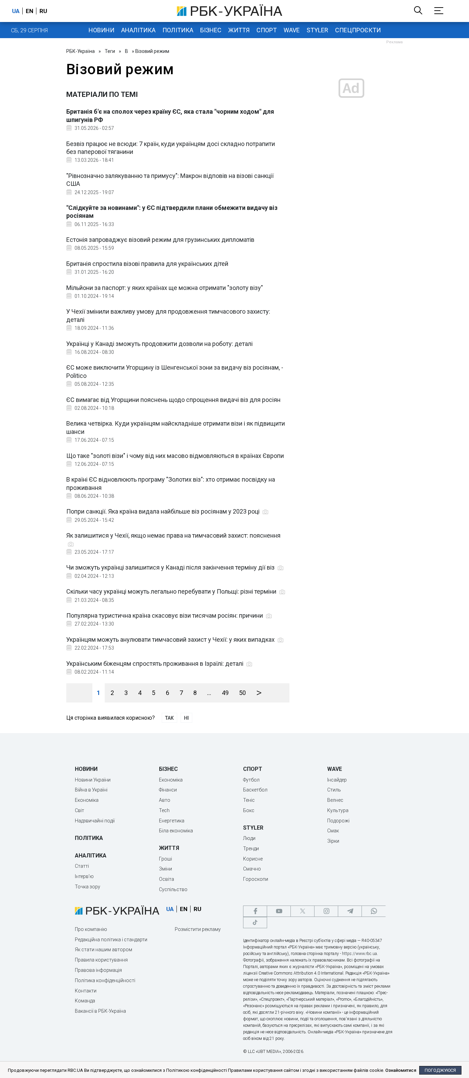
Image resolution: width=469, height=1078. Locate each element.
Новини (101, 30)
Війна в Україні (91, 790)
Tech (164, 810)
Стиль (334, 790)
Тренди (251, 848)
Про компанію (91, 929)
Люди (249, 838)
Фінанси (168, 790)
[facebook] (255, 911)
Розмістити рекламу (198, 929)
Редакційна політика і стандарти (111, 939)
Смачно (252, 869)
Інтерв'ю (84, 876)
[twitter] (302, 911)
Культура (337, 810)
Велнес (335, 800)
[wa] (374, 911)
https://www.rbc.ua (359, 953)
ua (16, 11)
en (29, 11)
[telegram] (350, 911)
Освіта (166, 879)
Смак (333, 830)
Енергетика (171, 820)
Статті (82, 866)
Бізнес (210, 30)
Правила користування (101, 960)
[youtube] (279, 911)
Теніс (249, 800)
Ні (186, 718)
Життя (239, 30)
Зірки (333, 841)
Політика (177, 30)
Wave (292, 30)
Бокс (248, 810)
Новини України (93, 780)
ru (43, 11)
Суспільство (173, 889)
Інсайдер (337, 780)
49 (225, 692)
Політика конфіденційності (105, 980)
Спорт (266, 30)
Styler (317, 30)
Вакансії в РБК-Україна (100, 1011)
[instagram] (326, 911)
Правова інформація (98, 970)
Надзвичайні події (95, 820)
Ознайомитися (400, 1070)
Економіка (87, 800)
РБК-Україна (80, 51)
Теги (110, 51)
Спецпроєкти (358, 30)
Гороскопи (255, 879)
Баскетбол (255, 790)
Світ (79, 810)
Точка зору (87, 886)
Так (169, 718)
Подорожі (338, 820)
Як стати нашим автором (103, 949)
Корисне (253, 859)
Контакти (85, 990)
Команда (85, 1000)
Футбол (251, 780)
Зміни (165, 869)
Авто (164, 800)
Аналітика (138, 30)
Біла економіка (176, 830)
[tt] (255, 922)
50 (242, 692)
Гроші (165, 859)
